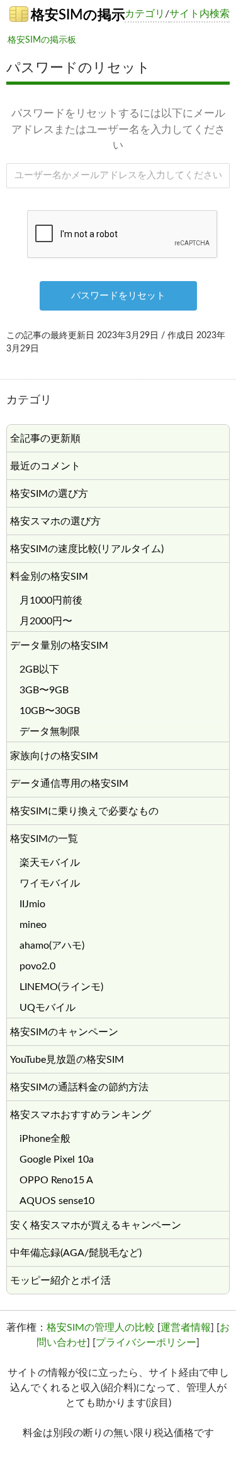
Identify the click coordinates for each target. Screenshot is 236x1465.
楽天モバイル (50, 863)
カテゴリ (145, 14)
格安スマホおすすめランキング (80, 1115)
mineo (33, 925)
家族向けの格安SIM (54, 756)
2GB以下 (39, 669)
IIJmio (32, 904)
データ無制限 (50, 732)
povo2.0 (37, 966)
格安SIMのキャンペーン (64, 1032)
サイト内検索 (199, 14)
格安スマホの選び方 (55, 521)
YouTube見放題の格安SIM (67, 1060)
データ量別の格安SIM (59, 646)
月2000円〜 (46, 621)
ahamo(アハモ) (52, 945)
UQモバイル (48, 1008)
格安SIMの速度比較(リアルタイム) (87, 549)
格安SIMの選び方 (49, 494)
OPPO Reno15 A (56, 1180)
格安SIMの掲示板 (76, 15)
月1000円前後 (51, 600)
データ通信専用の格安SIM (69, 784)
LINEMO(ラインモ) (61, 987)
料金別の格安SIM (49, 577)
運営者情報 (185, 1328)
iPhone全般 (45, 1139)
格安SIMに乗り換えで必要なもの (84, 811)
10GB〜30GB (50, 711)
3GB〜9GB (44, 690)
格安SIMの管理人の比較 (101, 1328)
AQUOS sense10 (57, 1201)
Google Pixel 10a (57, 1159)
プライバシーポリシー (146, 1343)
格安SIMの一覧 (44, 839)
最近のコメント (45, 466)
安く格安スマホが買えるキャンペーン (95, 1225)
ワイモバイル (50, 883)
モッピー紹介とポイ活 (60, 1281)
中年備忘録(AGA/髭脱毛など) (76, 1253)
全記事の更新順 (45, 439)
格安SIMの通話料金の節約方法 (79, 1087)
